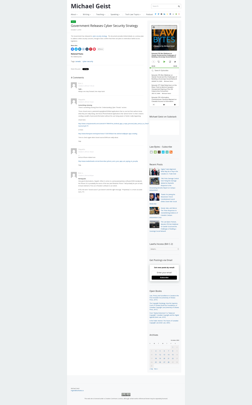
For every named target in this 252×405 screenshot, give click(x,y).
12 (160, 355)
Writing (86, 14)
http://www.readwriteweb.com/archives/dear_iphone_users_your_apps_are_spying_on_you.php (108, 161)
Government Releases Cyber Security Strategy (104, 26)
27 (164, 362)
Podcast (149, 14)
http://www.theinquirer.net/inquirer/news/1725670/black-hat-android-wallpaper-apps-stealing (107, 134)
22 (173, 358)
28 (168, 362)
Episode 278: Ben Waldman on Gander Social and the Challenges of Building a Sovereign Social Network (164, 77)
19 (160, 358)
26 (160, 362)
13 (164, 355)
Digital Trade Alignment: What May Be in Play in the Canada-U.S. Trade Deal (169, 171)
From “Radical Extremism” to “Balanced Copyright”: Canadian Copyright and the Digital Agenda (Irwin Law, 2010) (164, 315)
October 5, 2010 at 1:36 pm (86, 152)
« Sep (151, 369)
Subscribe (164, 278)
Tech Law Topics (132, 14)
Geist (91, 6)
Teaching (100, 14)
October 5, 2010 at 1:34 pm (86, 102)
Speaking (114, 14)
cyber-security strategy (99, 36)
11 (156, 355)
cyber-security (88, 61)
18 (156, 358)
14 (168, 355)
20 (164, 358)
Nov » (156, 369)
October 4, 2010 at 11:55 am (86, 86)
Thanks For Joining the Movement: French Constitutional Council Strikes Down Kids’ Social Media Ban (163, 199)
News (73, 22)
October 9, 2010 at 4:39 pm (86, 175)
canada (78, 61)
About (73, 14)
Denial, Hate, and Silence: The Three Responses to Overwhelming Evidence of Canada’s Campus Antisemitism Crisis (164, 212)
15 (173, 355)
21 (168, 358)
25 (156, 362)
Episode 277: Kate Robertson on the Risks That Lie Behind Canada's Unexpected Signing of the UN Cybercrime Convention (164, 88)
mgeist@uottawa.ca (77, 390)
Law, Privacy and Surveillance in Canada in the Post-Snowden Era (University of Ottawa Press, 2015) (164, 298)
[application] (164, 45)
